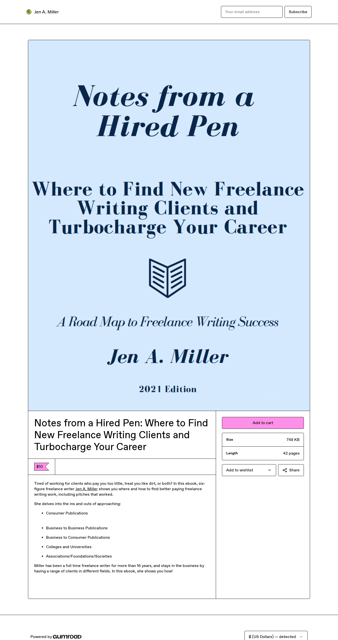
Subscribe (298, 11)
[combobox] (249, 470)
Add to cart (263, 422)
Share (294, 470)
